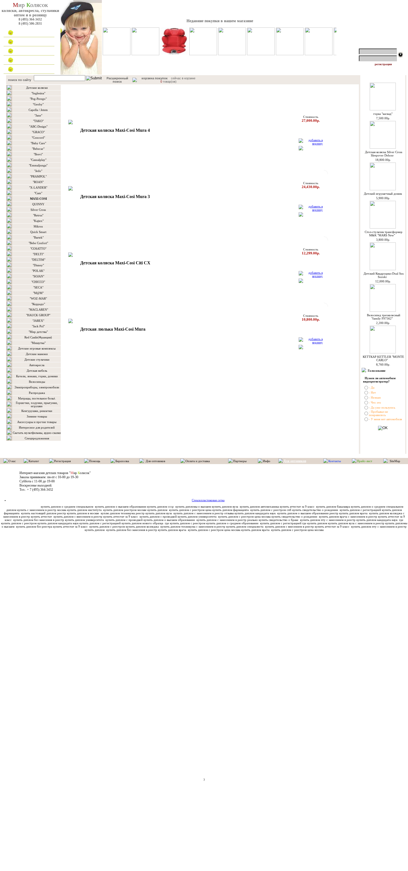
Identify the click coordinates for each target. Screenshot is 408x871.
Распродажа (37, 392)
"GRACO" (38, 132)
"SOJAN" (38, 276)
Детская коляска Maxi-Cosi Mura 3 (115, 196)
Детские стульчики (36, 359)
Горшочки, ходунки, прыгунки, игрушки (37, 404)
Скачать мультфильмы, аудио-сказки (37, 432)
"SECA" (38, 287)
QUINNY (38, 204)
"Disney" (38, 265)
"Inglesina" (38, 93)
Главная (23, 33)
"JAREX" (38, 320)
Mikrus (38, 226)
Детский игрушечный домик (383, 193)
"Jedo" (38, 171)
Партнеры (239, 461)
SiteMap (395, 461)
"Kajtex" (38, 220)
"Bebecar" (38, 148)
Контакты (25, 69)
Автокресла (36, 365)
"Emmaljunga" (38, 165)
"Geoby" (38, 104)
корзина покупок (155, 78)
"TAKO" (38, 121)
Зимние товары (37, 416)
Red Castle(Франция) (38, 337)
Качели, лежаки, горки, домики (37, 376)
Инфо (266, 461)
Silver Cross (38, 209)
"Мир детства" (38, 331)
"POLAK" (38, 270)
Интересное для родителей (37, 427)
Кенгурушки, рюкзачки (36, 410)
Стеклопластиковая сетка (208, 500)
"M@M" (38, 293)
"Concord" (38, 137)
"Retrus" (38, 215)
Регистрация (62, 461)
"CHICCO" (38, 281)
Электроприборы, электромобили (36, 387)
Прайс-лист (364, 461)
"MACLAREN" (38, 309)
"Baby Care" (38, 143)
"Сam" (38, 193)
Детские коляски (37, 87)
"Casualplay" (38, 159)
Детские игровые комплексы (37, 348)
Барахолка (122, 461)
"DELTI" (38, 254)
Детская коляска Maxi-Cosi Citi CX (115, 262)
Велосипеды (37, 381)
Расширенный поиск (117, 80)
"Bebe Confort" (38, 243)
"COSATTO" (38, 248)
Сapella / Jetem (38, 110)
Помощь (94, 461)
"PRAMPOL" (38, 176)
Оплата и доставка (31, 51)
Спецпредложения (37, 438)
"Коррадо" (38, 304)
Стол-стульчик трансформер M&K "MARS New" (383, 233)
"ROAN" (38, 182)
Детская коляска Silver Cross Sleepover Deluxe (383, 153)
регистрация (383, 64)
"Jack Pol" (38, 326)
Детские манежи (37, 354)
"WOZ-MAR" (38, 298)
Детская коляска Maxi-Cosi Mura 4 (115, 130)
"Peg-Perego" (38, 98)
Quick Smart (38, 232)
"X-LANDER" (38, 187)
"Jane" (38, 115)
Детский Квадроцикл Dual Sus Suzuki (384, 275)
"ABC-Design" (38, 126)
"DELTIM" (38, 259)
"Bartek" (38, 237)
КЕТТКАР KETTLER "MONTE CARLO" (383, 358)
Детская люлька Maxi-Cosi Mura (112, 329)
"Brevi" (38, 154)
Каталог (23, 42)
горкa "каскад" (382, 113)
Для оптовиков (28, 60)
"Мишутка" (38, 343)
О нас (12, 461)
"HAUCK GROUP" (38, 315)
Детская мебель (37, 370)
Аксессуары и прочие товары (36, 422)
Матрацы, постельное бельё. (37, 398)
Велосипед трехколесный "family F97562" (383, 316)
